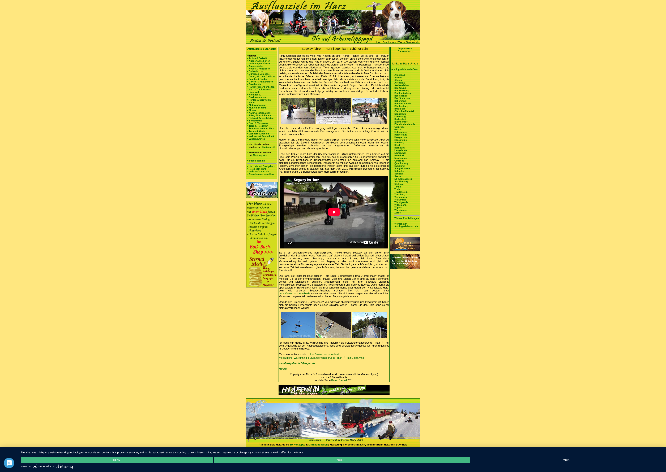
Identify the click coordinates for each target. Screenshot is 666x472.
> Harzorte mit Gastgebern (261, 166)
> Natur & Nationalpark (259, 113)
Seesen (398, 176)
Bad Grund (400, 88)
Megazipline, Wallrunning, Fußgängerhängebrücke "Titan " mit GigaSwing (321, 357)
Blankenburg (401, 106)
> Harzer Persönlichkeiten (261, 87)
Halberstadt (400, 134)
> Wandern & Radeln (258, 133)
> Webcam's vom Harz (259, 171)
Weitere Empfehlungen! (407, 218)
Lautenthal (400, 153)
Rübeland (399, 166)
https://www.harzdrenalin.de (294, 293)
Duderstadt (400, 119)
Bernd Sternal (339, 380)
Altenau (398, 80)
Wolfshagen (400, 210)
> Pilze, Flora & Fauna (259, 115)
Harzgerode (400, 137)
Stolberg (399, 184)
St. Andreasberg (403, 179)
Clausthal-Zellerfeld (404, 111)
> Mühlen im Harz (256, 107)
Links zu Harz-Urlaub (405, 63)
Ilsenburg (399, 147)
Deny (116, 460)
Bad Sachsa (400, 95)
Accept (341, 460)
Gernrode (399, 127)
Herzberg (399, 142)
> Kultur (251, 102)
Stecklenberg (401, 181)
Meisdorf (399, 155)
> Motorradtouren (256, 105)
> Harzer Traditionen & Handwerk (259, 90)
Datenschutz (405, 51)
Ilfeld (397, 145)
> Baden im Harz (256, 71)
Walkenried (400, 199)
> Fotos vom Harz (256, 169)
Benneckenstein (402, 103)
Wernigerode (401, 202)
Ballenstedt (400, 101)
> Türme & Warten (256, 131)
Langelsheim (401, 150)
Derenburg (400, 116)
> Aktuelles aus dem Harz (260, 174)
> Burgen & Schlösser (258, 74)
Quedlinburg (401, 163)
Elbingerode (401, 121)
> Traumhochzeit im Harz (260, 128)
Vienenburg (400, 197)
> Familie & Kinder (257, 79)
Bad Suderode (402, 98)
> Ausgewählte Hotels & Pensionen (258, 67)
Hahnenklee (400, 132)
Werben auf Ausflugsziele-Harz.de (406, 225)
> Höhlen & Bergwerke (259, 100)
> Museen (252, 110)
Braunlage (399, 108)
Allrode (398, 77)
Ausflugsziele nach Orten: (405, 69)
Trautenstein (401, 192)
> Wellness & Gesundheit (260, 136)
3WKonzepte (297, 444)
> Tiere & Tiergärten (257, 126)
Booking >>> (269, 147)
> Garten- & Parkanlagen (260, 81)
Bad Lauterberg (402, 93)
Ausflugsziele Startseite (261, 48)
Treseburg (399, 194)
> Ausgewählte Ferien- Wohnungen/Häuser (259, 62)
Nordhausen (400, 158)
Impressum (405, 48)
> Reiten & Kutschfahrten (260, 118)
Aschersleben (401, 85)
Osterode (399, 160)
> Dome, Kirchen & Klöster (261, 76)
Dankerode (400, 114)
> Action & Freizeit (257, 58)
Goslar (398, 129)
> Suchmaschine (256, 160)
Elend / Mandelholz (404, 124)
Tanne (397, 186)
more (566, 460)
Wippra (398, 207)
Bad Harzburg (401, 90)
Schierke (399, 171)
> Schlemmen (254, 120)
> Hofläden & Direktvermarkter (257, 96)
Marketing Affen (318, 444)
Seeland (398, 173)
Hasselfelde (400, 140)
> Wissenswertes (256, 139)
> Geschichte (254, 84)
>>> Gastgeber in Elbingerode (297, 363)
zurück (283, 368)
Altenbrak (399, 82)
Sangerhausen (402, 168)
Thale (397, 189)
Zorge (397, 212)
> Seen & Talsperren (257, 123)
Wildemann (400, 205)
